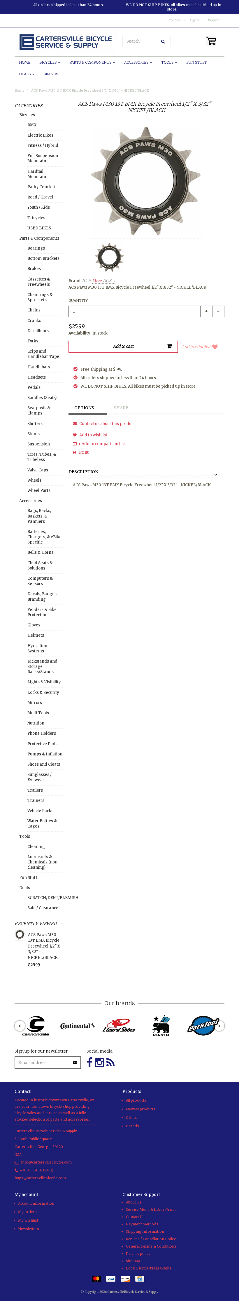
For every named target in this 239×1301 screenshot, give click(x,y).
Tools (167, 62)
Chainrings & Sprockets (39, 297)
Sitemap (133, 1261)
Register (214, 20)
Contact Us (135, 1217)
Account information (36, 1203)
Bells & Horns (40, 552)
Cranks (34, 320)
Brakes (34, 268)
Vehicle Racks (40, 810)
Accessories (136, 62)
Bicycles (48, 62)
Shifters (35, 423)
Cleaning (36, 846)
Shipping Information (145, 1231)
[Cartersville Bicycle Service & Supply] (66, 42)
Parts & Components (90, 62)
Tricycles (36, 217)
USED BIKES (39, 228)
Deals (25, 74)
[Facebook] (90, 1062)
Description (83, 472)
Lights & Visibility (44, 682)
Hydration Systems (37, 648)
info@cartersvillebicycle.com (46, 1162)
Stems (33, 433)
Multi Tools (38, 712)
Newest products (140, 1109)
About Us (133, 1202)
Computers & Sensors (40, 581)
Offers (131, 1117)
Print (83, 452)
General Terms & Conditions (151, 1246)
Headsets (36, 377)
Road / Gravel (40, 197)
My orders (27, 1212)
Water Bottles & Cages (42, 823)
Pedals (34, 387)
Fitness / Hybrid (42, 145)
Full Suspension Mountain (42, 158)
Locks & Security (43, 692)
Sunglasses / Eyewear (39, 777)
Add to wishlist (196, 346)
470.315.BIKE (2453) (36, 1170)
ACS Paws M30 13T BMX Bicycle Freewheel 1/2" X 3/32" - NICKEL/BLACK (90, 90)
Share (121, 407)
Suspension (38, 444)
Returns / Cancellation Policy (151, 1239)
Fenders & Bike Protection (42, 612)
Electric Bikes (40, 135)
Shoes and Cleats (43, 764)
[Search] (163, 41)
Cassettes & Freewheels (38, 282)
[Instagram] (99, 1062)
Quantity (78, 300)
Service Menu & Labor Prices (151, 1209)
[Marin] (161, 1026)
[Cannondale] (35, 1026)
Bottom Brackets (43, 258)
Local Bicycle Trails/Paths (148, 1268)
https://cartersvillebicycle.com (40, 1178)
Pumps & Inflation (44, 754)
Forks (32, 341)
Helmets (35, 635)
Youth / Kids (38, 207)
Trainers (35, 800)
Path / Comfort (41, 186)
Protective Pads (42, 743)
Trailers (35, 790)
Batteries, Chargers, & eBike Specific (44, 537)
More (101, 280)
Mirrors (34, 702)
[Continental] (77, 1026)
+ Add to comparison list (101, 443)
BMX (31, 125)
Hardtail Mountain (36, 174)
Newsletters (28, 1229)
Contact (174, 20)
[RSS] (110, 1062)
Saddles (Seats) (42, 397)
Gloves (33, 625)
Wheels (34, 480)
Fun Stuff (196, 62)
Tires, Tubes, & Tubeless (41, 457)
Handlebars (38, 367)
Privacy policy (138, 1253)
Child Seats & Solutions (39, 565)
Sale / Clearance (42, 907)
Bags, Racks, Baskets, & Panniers (39, 516)
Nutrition (35, 723)
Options (84, 407)
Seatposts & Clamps (38, 410)
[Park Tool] (203, 1026)
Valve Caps (37, 470)
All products (136, 1100)
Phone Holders (41, 733)
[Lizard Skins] (119, 1026)
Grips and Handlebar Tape (43, 354)
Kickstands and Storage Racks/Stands (42, 666)
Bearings (36, 248)
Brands (50, 74)
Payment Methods (142, 1224)
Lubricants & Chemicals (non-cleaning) (43, 862)
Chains (34, 310)
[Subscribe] (75, 1060)
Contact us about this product (106, 423)
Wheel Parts (38, 490)
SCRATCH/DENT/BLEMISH (45, 897)
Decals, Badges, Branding (42, 596)
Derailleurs (38, 330)
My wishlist (28, 1220)
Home (24, 62)
